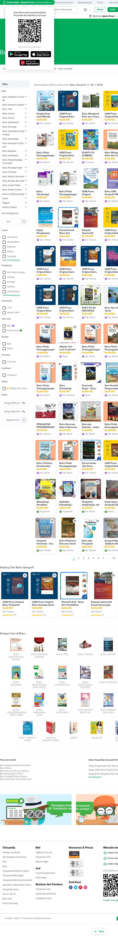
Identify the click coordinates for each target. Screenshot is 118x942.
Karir (4, 861)
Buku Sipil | (27, 779)
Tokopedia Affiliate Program (15, 871)
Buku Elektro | (6, 768)
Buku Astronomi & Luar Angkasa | (15, 771)
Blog (4, 866)
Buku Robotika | (24, 765)
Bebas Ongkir (42, 861)
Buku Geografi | (7, 776)
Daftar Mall (41, 877)
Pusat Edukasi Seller (45, 873)
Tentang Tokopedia (64, 2)
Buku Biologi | (6, 773)
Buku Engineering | (8, 765)
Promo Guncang (10, 903)
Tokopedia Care (43, 889)
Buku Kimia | (16, 779)
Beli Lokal (7, 898)
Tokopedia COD (43, 857)
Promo (100, 2)
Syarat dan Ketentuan (46, 893)
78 (113, 558)
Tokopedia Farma (10, 889)
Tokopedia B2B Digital (13, 875)
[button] (103, 16)
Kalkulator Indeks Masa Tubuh (16, 885)
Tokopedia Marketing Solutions (17, 880)
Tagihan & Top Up (44, 852)
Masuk (100, 9)
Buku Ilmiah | (5, 779)
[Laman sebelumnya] (69, 558)
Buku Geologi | (20, 776)
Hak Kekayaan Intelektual (14, 857)
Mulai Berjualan (85, 2)
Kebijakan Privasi (43, 898)
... (108, 558)
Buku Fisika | (18, 773)
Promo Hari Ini (9, 894)
